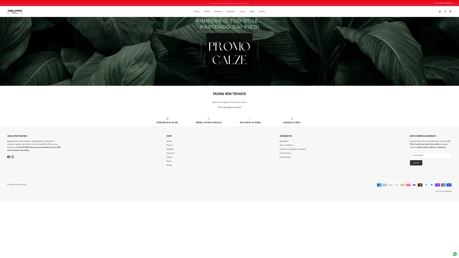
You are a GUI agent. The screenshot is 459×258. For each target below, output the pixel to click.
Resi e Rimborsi (286, 145)
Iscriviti (416, 162)
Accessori (230, 11)
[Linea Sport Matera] (15, 11)
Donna (207, 11)
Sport (252, 11)
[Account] (439, 11)
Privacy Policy (285, 153)
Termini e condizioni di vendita (293, 149)
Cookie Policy (285, 157)
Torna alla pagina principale (229, 107)
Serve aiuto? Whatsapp (443, 3)
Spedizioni (284, 141)
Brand (262, 11)
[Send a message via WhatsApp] (455, 254)
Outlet (242, 11)
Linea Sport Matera (19, 184)
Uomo (196, 11)
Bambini (218, 11)
